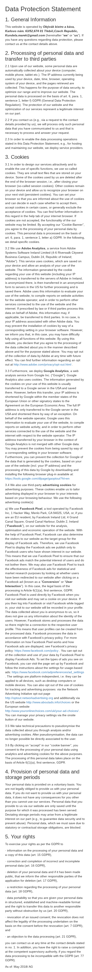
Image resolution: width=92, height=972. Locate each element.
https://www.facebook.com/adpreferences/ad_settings (48, 672)
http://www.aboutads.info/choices (48, 702)
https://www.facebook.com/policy (37, 650)
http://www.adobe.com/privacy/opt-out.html (43, 364)
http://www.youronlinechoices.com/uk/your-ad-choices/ (42, 711)
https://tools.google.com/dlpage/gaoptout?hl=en (37, 478)
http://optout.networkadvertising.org (29, 698)
